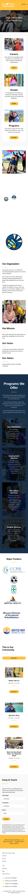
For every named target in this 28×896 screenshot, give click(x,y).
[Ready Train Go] (14, 668)
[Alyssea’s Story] (14, 703)
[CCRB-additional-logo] (14, 566)
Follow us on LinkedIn (11, 880)
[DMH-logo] (12, 596)
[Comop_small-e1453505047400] (14, 576)
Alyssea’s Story (14, 715)
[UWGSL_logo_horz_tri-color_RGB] (14, 626)
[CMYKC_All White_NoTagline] (8, 3)
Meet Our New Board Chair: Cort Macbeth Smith (14, 753)
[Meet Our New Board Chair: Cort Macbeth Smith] (14, 737)
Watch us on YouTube (11, 886)
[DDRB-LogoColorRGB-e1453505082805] (14, 586)
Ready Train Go (14, 680)
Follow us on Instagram (11, 883)
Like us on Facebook (11, 878)
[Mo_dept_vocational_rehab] (11, 606)
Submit (6, 819)
